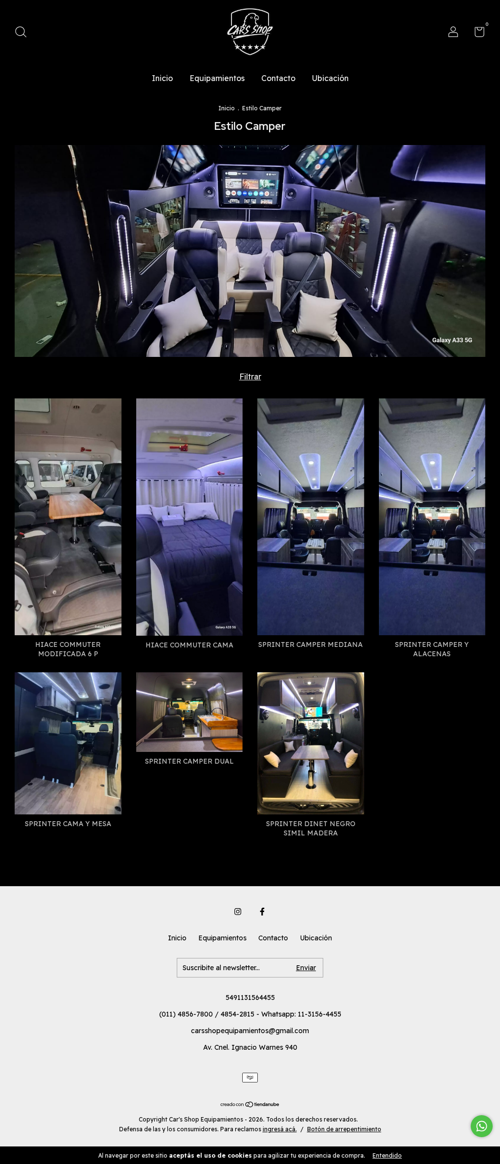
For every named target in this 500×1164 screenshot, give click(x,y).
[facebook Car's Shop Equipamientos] (262, 911)
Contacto (278, 78)
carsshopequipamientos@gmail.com (250, 1030)
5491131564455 (250, 997)
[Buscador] (24, 33)
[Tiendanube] (250, 1105)
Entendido (387, 1155)
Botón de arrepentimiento (344, 1129)
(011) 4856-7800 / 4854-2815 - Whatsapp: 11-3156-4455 (250, 1014)
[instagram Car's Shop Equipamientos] (238, 911)
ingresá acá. (280, 1129)
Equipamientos (217, 78)
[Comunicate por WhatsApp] (482, 1126)
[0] (475, 33)
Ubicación (330, 78)
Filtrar (250, 376)
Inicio (162, 78)
